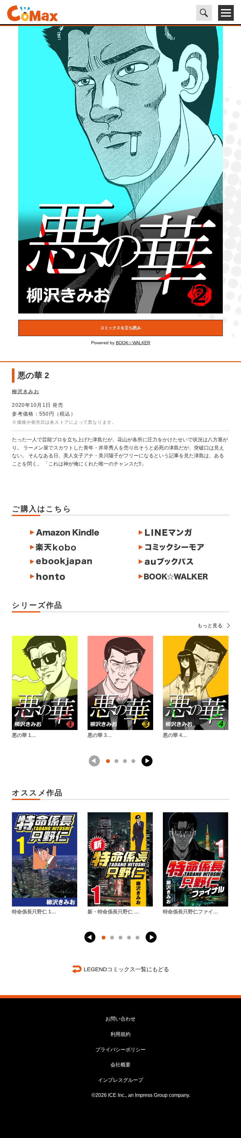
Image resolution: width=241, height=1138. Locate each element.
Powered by (120, 342)
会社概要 (120, 1064)
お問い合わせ (120, 1018)
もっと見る (209, 625)
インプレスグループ (120, 1080)
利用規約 (120, 1034)
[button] (147, 760)
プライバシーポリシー (120, 1049)
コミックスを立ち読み (120, 327)
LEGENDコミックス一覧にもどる (126, 969)
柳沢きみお (25, 391)
